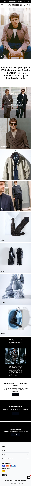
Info (3, 450)
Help (3, 446)
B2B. (3, 454)
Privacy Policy (9, 480)
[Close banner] (29, 1)
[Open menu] (1, 4)
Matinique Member (7, 459)
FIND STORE (15, 434)
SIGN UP (16, 394)
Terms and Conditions (20, 480)
